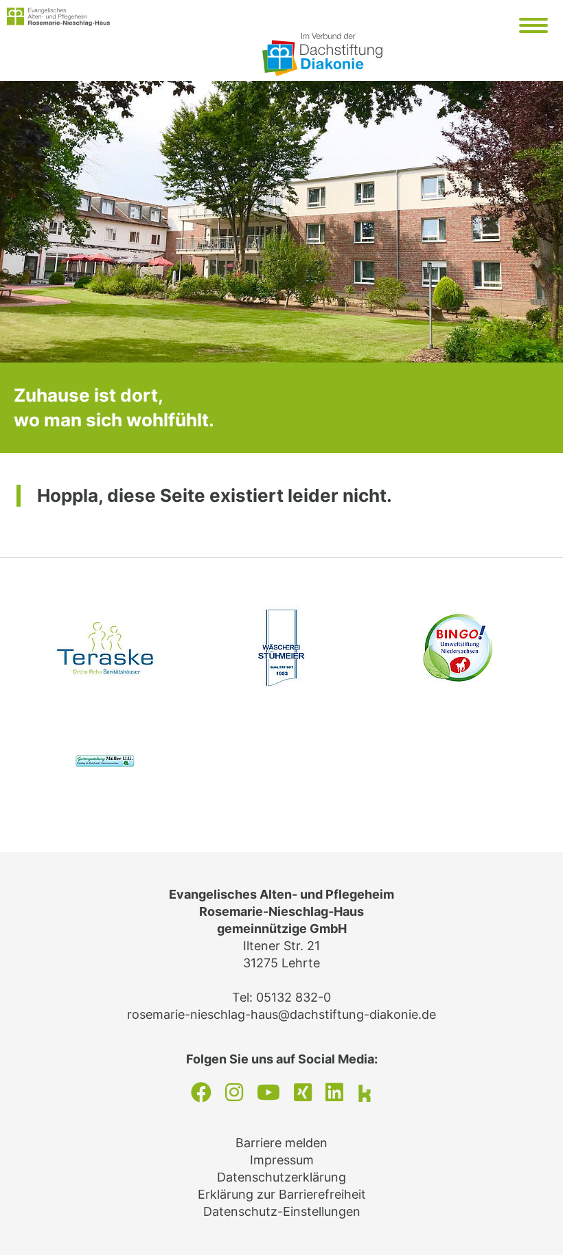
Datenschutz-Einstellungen (281, 1211)
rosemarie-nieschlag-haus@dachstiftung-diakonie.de (281, 1014)
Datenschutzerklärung (281, 1177)
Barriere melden (281, 1143)
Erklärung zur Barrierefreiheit (282, 1194)
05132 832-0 (293, 997)
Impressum (282, 1160)
